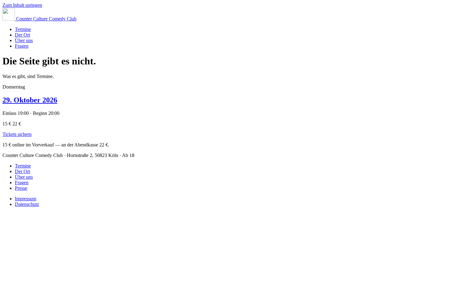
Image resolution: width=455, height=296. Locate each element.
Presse (21, 188)
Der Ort (22, 34)
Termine (23, 29)
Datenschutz (27, 204)
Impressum (25, 198)
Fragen (21, 46)
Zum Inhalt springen (22, 5)
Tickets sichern (17, 134)
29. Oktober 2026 (29, 100)
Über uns (24, 40)
